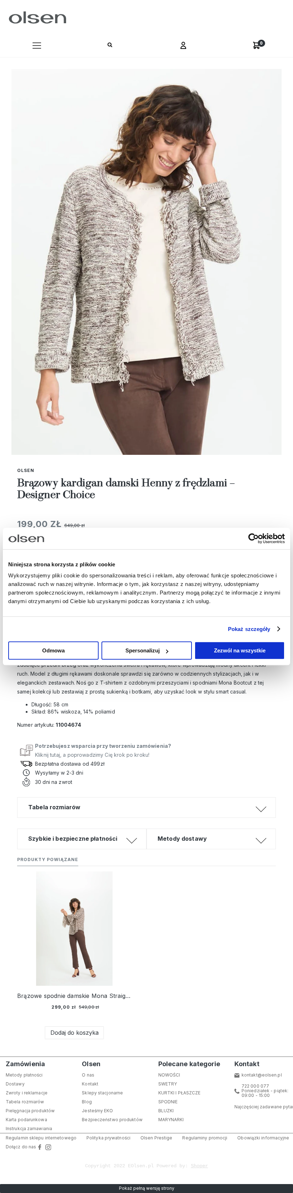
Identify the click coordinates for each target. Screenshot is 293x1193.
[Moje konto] (183, 46)
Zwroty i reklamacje (27, 1092)
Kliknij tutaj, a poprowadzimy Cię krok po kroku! (103, 750)
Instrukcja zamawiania (29, 1128)
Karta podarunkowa (26, 1119)
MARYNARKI (171, 1119)
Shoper (199, 1166)
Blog (86, 1101)
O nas (88, 1075)
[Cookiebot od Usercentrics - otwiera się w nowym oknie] (253, 538)
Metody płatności (24, 1075)
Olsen (25, 470)
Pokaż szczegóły (249, 629)
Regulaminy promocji (204, 1137)
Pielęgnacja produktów (30, 1110)
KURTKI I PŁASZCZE (179, 1092)
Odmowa (53, 650)
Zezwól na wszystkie (239, 650)
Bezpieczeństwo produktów (112, 1119)
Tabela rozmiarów (25, 1101)
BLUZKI (166, 1110)
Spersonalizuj (142, 650)
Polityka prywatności (108, 1137)
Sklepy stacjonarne (102, 1092)
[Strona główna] (36, 17)
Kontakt (90, 1084)
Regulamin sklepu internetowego (41, 1137)
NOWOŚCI (169, 1075)
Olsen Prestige (156, 1137)
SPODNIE (168, 1101)
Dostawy (15, 1084)
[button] (36, 46)
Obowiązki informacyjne (263, 1137)
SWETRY (167, 1084)
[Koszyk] (256, 45)
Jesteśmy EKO (97, 1110)
